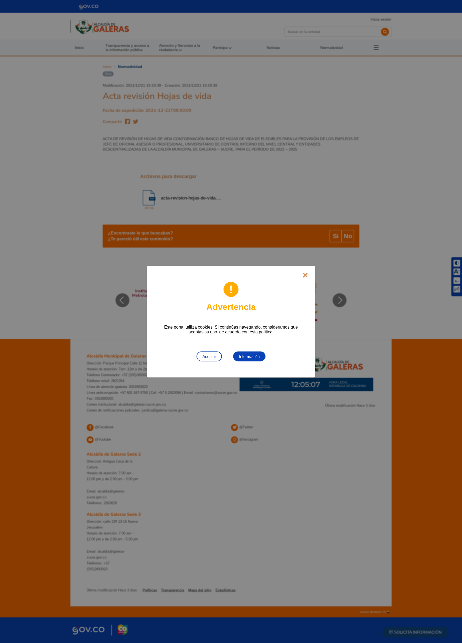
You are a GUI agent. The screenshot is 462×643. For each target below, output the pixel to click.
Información (249, 356)
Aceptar (209, 356)
